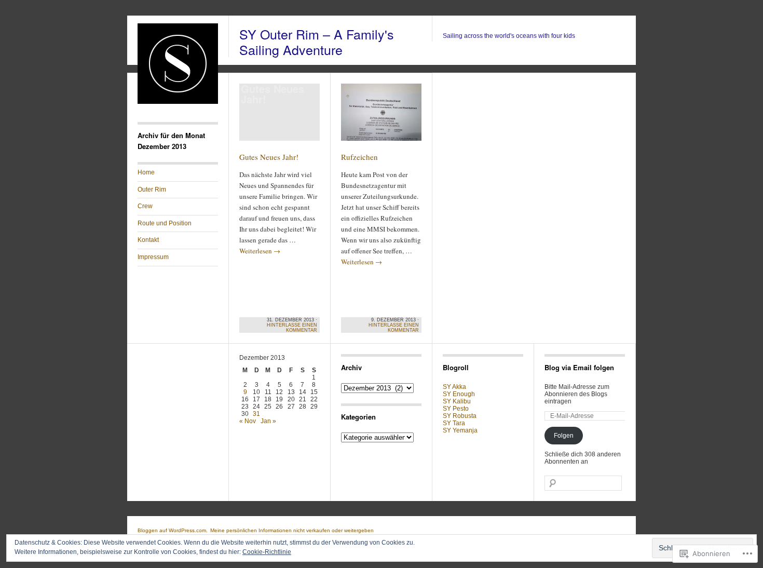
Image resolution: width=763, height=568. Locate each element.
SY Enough (459, 394)
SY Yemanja (460, 430)
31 (256, 413)
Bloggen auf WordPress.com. (173, 530)
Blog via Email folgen (579, 367)
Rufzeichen (359, 157)
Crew (145, 206)
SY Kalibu (457, 401)
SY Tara (454, 423)
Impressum (153, 257)
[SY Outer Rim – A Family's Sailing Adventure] (178, 101)
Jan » (268, 421)
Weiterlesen (259, 250)
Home (146, 172)
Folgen (564, 435)
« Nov (247, 421)
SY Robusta (459, 416)
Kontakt (148, 240)
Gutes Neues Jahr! (268, 157)
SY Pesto (456, 408)
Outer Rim (152, 189)
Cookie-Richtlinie (266, 552)
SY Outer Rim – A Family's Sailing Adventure (316, 41)
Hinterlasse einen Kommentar (292, 327)
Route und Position (165, 223)
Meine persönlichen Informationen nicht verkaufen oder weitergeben (292, 530)
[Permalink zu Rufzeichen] (381, 116)
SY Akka (454, 386)
